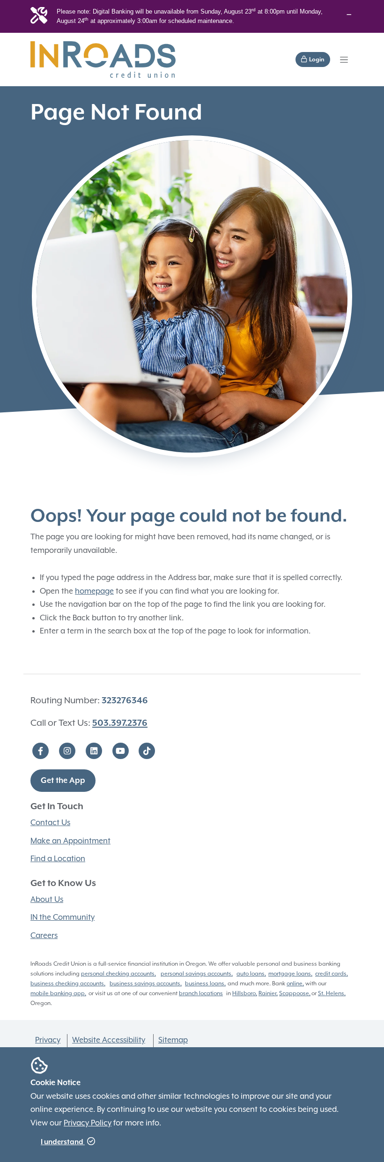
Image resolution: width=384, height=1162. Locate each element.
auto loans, (251, 973)
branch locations (201, 993)
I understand (63, 1142)
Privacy (47, 1040)
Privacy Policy (87, 1123)
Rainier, (268, 993)
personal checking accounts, (118, 973)
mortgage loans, (290, 973)
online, (295, 983)
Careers (44, 935)
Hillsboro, (244, 993)
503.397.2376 (120, 723)
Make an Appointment (70, 841)
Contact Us (50, 823)
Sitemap (173, 1040)
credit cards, (331, 973)
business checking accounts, (67, 983)
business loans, (205, 983)
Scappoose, (294, 993)
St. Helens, (332, 993)
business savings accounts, (146, 983)
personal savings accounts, (197, 973)
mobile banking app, (58, 993)
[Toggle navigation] (344, 59)
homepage (94, 591)
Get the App (63, 780)
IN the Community (62, 917)
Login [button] (316, 59)
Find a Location (57, 859)
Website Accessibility (108, 1040)
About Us (46, 899)
